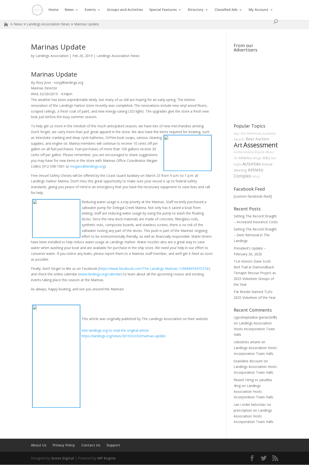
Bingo (257, 158)
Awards (239, 139)
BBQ (266, 157)
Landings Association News (48, 24)
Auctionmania (244, 152)
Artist (256, 176)
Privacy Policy (64, 445)
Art (238, 145)
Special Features (163, 10)
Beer (250, 139)
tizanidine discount (248, 361)
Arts (243, 133)
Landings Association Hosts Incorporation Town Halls (254, 329)
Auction (262, 139)
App (236, 133)
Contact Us (90, 445)
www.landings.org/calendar (100, 274)
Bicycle (260, 152)
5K (236, 158)
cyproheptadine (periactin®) (255, 317)
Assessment (260, 145)
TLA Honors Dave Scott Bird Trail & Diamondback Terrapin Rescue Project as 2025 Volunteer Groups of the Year (255, 272)
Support (113, 445)
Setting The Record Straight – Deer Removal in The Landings (255, 235)
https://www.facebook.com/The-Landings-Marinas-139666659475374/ (154, 268)
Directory (196, 10)
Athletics (245, 157)
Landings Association (52, 55)
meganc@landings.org (87, 166)
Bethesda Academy (261, 133)
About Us (38, 445)
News (69, 10)
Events (90, 10)
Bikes (270, 152)
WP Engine (106, 458)
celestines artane (247, 342)
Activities (251, 164)
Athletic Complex (249, 173)
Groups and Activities (125, 10)
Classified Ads (226, 10)
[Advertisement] (270, 84)
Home (53, 10)
